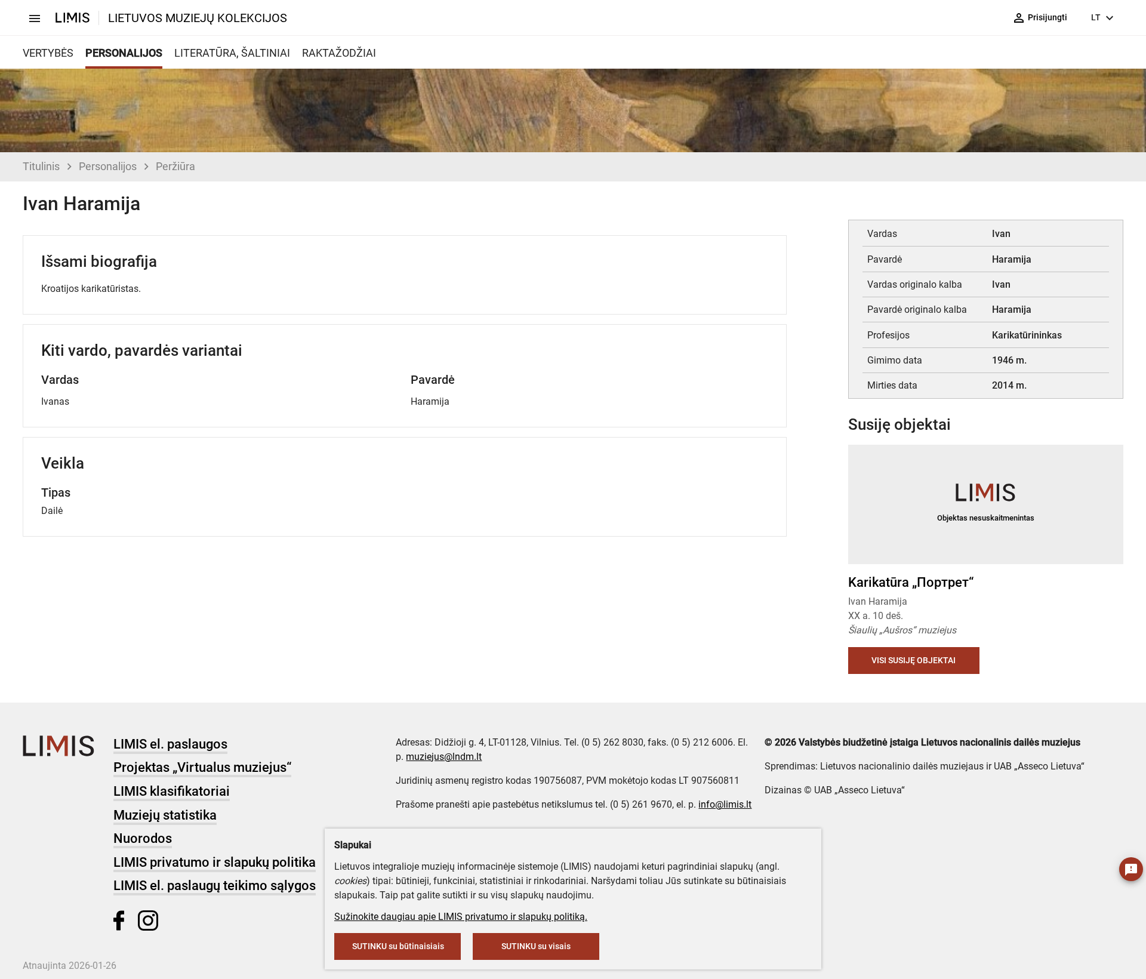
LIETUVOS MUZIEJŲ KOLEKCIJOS (197, 18)
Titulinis (41, 166)
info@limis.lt (724, 804)
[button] (1102, 504)
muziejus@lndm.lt (444, 756)
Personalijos (108, 166)
